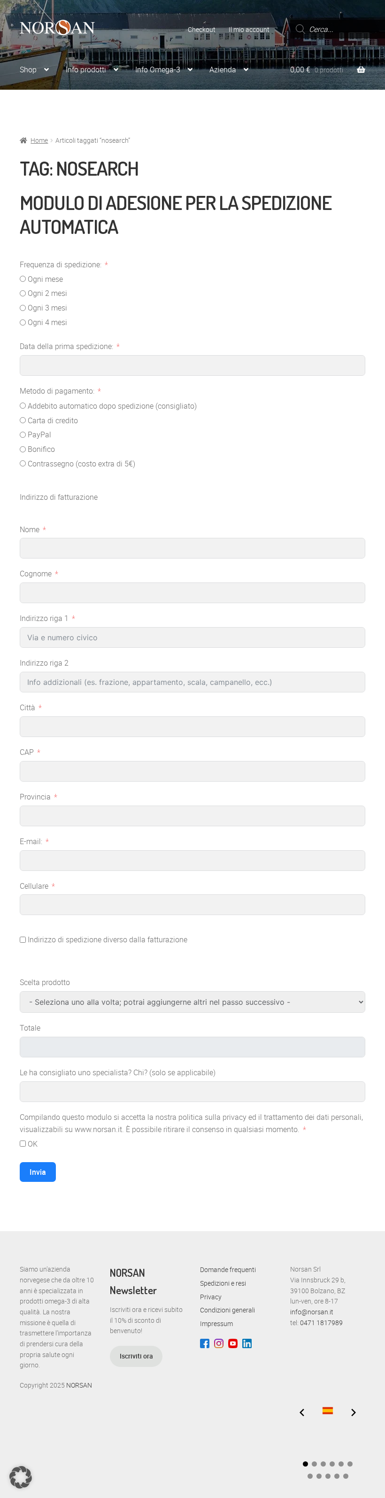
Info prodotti (86, 69)
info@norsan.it (311, 1311)
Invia (38, 1172)
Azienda (222, 69)
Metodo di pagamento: (57, 391)
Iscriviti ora (136, 1355)
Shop (28, 69)
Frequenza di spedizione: (60, 264)
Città (27, 707)
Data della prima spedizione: (66, 346)
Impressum (216, 1323)
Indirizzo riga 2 (44, 663)
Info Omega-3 (157, 69)
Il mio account (249, 29)
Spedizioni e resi (223, 1283)
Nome (29, 529)
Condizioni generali (227, 1309)
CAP (27, 752)
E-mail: (31, 841)
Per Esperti (96, 106)
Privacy (211, 1296)
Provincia (35, 797)
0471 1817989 (321, 1322)
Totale (30, 1028)
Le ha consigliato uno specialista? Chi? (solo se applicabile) (118, 1072)
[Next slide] (353, 1412)
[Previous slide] (302, 1412)
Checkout (202, 29)
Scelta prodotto (45, 982)
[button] (305, 1464)
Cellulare (34, 886)
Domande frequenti (228, 1269)
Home (39, 140)
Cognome (36, 573)
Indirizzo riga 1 (44, 618)
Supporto (35, 106)
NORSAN (79, 1385)
